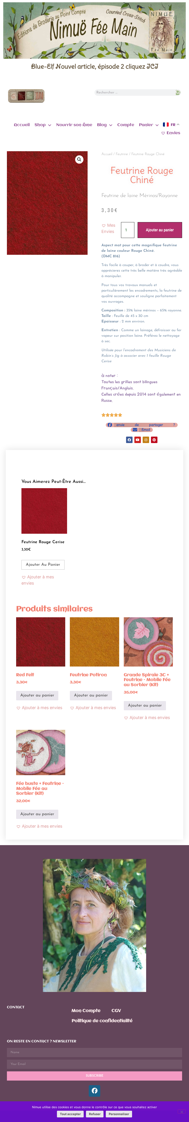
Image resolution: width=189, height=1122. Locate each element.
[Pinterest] (154, 440)
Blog (102, 125)
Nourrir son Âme (74, 125)
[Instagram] (146, 440)
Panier (146, 125)
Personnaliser (119, 1114)
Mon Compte (85, 1011)
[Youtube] (137, 440)
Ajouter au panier (160, 230)
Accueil (22, 125)
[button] (79, 159)
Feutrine (122, 154)
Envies (173, 133)
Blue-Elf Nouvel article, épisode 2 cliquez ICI (94, 66)
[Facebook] (129, 440)
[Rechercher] (178, 92)
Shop (40, 125)
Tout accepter (70, 1114)
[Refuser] (182, 1111)
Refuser (94, 1114)
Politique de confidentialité (102, 1021)
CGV (116, 1011)
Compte (125, 125)
